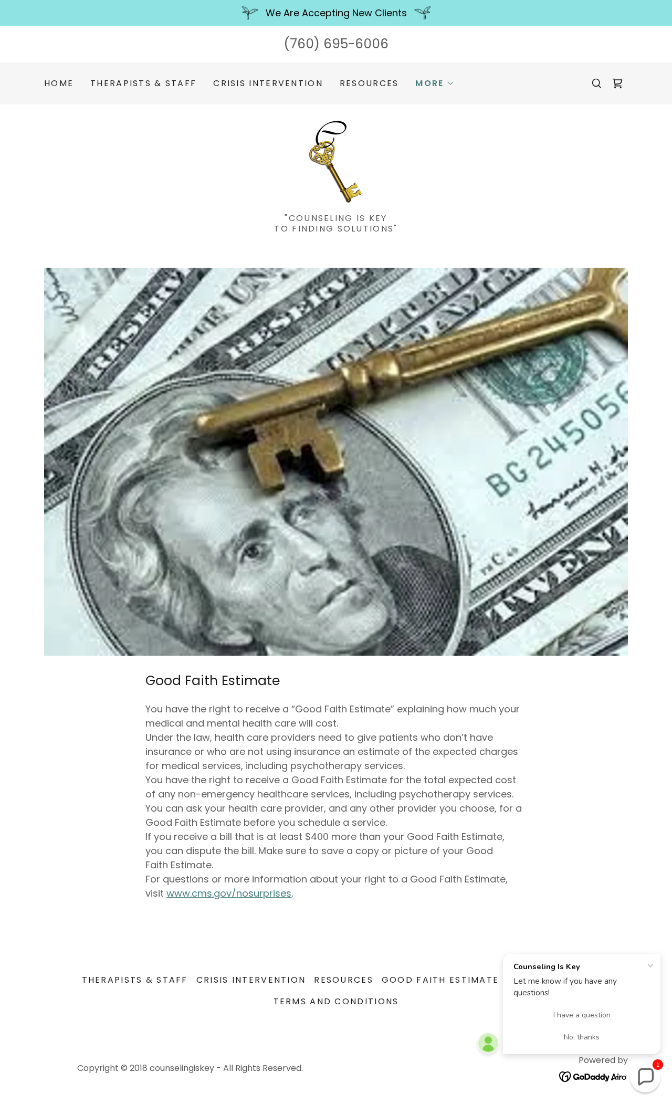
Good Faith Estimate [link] (440, 980)
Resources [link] (369, 83)
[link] (617, 83)
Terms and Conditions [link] (336, 1001)
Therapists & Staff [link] (143, 83)
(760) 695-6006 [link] (336, 44)
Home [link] (59, 83)
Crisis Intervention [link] (267, 83)
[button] (434, 83)
